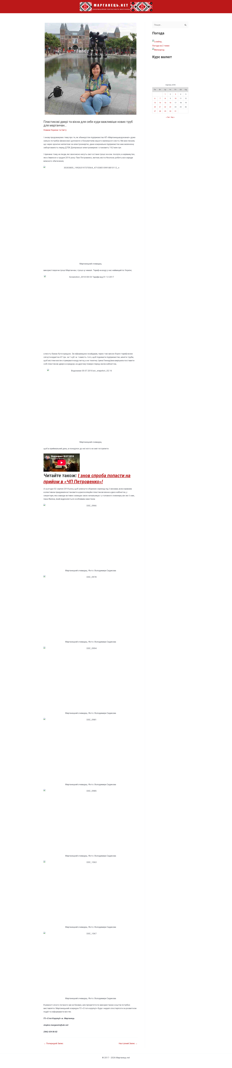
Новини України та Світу (55, 130)
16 (170, 103)
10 (175, 98)
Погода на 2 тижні (160, 45)
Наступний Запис (128, 1043)
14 (160, 103)
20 (155, 107)
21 (160, 107)
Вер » (173, 117)
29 (165, 111)
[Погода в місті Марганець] (170, 41)
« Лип (168, 117)
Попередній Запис (53, 1043)
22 (165, 107)
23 (170, 107)
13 (155, 103)
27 (155, 111)
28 (160, 111)
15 (165, 103)
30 (170, 111)
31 (175, 111)
